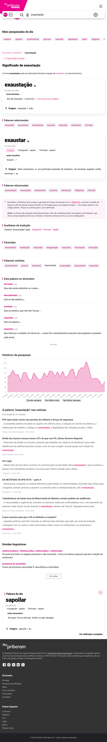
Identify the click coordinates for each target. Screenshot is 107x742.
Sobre (4, 687)
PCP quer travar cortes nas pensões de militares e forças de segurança (37, 419)
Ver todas (53, 576)
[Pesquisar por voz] (27, 15)
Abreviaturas (7, 694)
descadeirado (10, 295)
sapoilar (59, 39)
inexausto (76, 125)
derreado (8, 284)
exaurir (24, 265)
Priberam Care (8, 728)
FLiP (4, 718)
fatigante (79, 190)
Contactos (6, 712)
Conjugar (10, 150)
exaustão (9, 125)
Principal (5, 680)
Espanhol (37, 229)
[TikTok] (14, 666)
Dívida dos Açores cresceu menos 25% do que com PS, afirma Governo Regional (42, 438)
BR (10, 15)
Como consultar (8, 690)
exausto (51, 125)
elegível (95, 39)
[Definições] (96, 15)
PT (5, 15)
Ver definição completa (90, 634)
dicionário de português (60, 653)
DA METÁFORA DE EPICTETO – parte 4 (21, 479)
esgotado (8, 317)
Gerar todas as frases (15, 58)
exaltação (25, 247)
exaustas (66, 247)
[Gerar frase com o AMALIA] (16, 160)
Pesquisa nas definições (11, 684)
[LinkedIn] (18, 666)
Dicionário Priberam (12, 52)
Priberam (5, 715)
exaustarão (10, 247)
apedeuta (72, 39)
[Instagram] (9, 666)
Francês (47, 229)
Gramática (6, 697)
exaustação (10, 190)
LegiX (4, 722)
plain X (5, 725)
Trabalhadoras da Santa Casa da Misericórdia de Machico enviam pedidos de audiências (46, 498)
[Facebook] (4, 666)
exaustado (23, 125)
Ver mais (53, 345)
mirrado (89, 125)
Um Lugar (7, 461)
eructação (80, 247)
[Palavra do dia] (100, 592)
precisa (47, 39)
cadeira (7, 39)
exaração (93, 247)
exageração (52, 247)
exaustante (37, 125)
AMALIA (76, 202)
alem (84, 39)
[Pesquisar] (21, 15)
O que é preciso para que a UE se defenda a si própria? (29, 517)
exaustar (63, 125)
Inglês (56, 229)
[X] (23, 666)
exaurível (36, 265)
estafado (8, 306)
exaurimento (11, 265)
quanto (18, 39)
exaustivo (9, 329)
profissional (33, 39)
